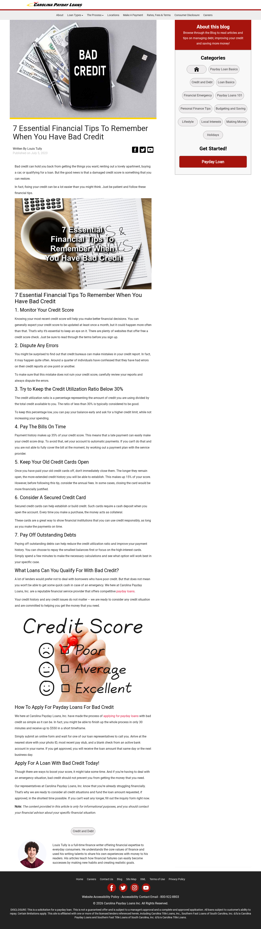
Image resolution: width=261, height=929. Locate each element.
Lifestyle (188, 122)
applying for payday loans (121, 716)
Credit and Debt (83, 831)
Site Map (131, 879)
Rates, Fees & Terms (159, 15)
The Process (94, 15)
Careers (207, 15)
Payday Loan (213, 161)
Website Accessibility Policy (100, 897)
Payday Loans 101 (229, 95)
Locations (113, 15)
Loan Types (74, 15)
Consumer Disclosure (186, 15)
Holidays (213, 135)
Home (79, 879)
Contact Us (106, 879)
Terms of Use (157, 879)
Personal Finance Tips (196, 108)
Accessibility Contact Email (140, 897)
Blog (119, 879)
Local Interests (211, 122)
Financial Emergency (198, 95)
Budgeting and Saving (231, 108)
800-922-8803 (169, 897)
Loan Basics (226, 82)
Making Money (236, 122)
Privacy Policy (177, 879)
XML (143, 879)
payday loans (125, 591)
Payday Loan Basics (224, 69)
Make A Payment (133, 15)
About (59, 15)
